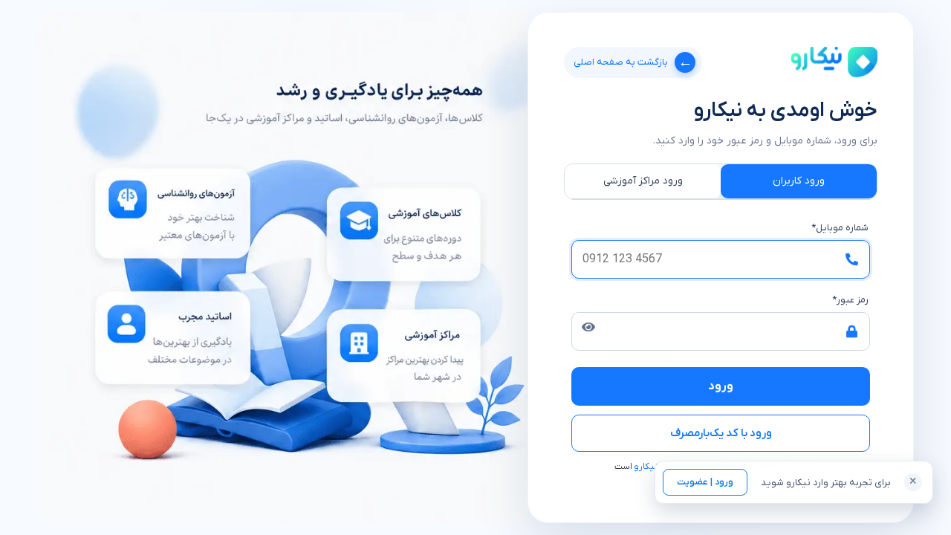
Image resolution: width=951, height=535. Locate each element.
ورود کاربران (799, 181)
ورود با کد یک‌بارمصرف (721, 433)
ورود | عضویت (705, 482)
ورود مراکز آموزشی (643, 181)
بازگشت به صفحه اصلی (633, 62)
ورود (720, 386)
